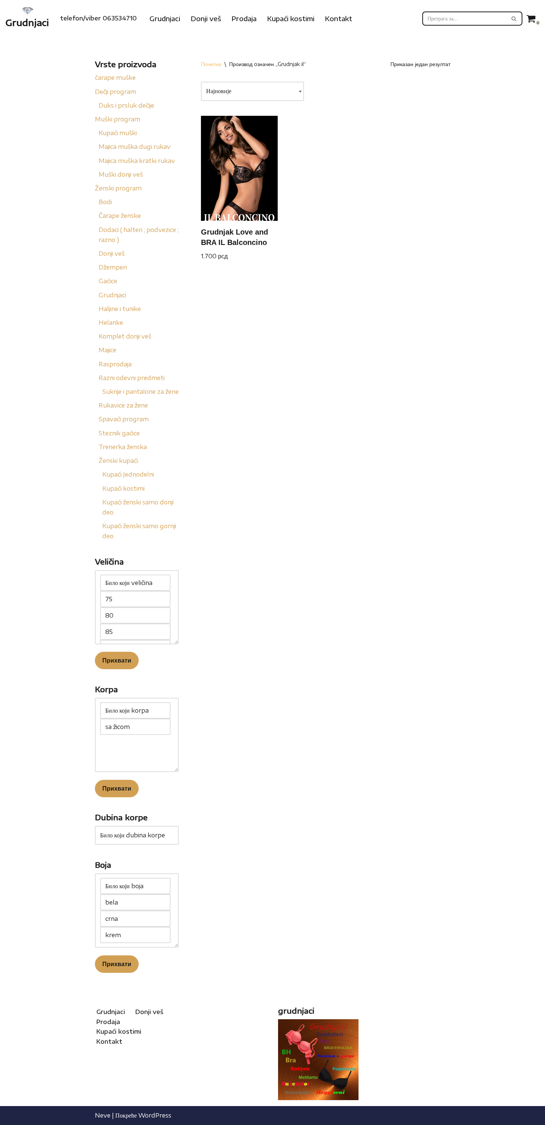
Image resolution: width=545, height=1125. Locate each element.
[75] (135, 599)
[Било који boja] (135, 886)
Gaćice (108, 281)
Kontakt (338, 18)
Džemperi (113, 267)
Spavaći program (124, 419)
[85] (135, 632)
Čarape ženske (120, 215)
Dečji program (115, 91)
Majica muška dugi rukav (135, 146)
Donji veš (206, 18)
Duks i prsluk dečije (126, 105)
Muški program (117, 119)
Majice (107, 350)
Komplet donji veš (125, 336)
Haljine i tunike (120, 309)
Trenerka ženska (123, 447)
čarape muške (115, 77)
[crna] (135, 918)
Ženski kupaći (118, 460)
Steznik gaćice (119, 433)
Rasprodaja (115, 364)
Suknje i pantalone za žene (140, 391)
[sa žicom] (135, 727)
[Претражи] (514, 19)
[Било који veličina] (135, 583)
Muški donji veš (121, 174)
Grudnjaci (164, 18)
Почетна (211, 64)
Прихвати (116, 660)
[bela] (135, 902)
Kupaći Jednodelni (128, 474)
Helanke (111, 322)
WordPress (154, 1115)
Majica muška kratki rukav (137, 160)
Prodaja (244, 18)
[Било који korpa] (135, 710)
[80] (135, 615)
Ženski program (118, 188)
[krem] (135, 935)
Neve (102, 1115)
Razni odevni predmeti (132, 378)
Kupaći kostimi (290, 18)
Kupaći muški (118, 133)
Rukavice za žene (123, 405)
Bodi (105, 202)
